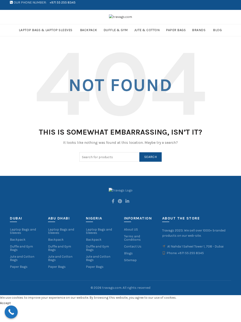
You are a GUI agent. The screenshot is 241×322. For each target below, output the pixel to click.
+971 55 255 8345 (63, 2)
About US (131, 229)
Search (150, 157)
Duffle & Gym (116, 30)
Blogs (128, 253)
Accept (5, 303)
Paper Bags (176, 30)
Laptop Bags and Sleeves (23, 231)
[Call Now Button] (11, 311)
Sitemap (130, 260)
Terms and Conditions (132, 238)
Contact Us (132, 246)
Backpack (88, 30)
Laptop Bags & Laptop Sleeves (45, 30)
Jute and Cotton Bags (22, 258)
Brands (198, 30)
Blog (217, 30)
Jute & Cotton (147, 30)
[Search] (227, 17)
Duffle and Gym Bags (21, 248)
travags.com (111, 288)
